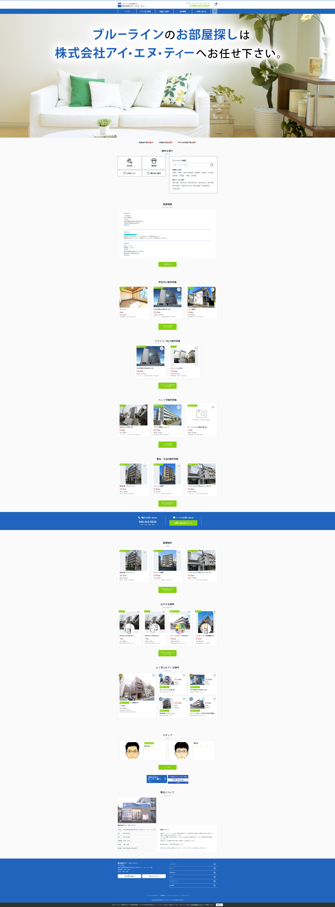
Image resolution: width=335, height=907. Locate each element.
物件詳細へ (127, 225)
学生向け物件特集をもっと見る (167, 326)
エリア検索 (124, 160)
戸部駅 (188, 175)
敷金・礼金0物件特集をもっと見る (167, 503)
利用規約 (163, 895)
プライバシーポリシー (173, 895)
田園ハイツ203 (128, 246)
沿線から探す (164, 11)
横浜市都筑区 (176, 185)
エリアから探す (145, 11)
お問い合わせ (201, 11)
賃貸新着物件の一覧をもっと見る (167, 589)
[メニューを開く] (214, 11)
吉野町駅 (181, 175)
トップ (127, 11)
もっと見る (167, 767)
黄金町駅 (204, 172)
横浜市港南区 (197, 185)
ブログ (171, 877)
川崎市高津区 (176, 188)
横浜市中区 (183, 182)
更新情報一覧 (167, 264)
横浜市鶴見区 (206, 185)
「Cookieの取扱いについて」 (197, 904)
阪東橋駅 (197, 172)
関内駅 (180, 172)
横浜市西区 (211, 182)
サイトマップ (185, 895)
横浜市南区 (176, 182)
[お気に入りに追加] (145, 289)
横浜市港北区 (202, 182)
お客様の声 (172, 872)
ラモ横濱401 (127, 215)
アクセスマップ (173, 881)
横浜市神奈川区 (192, 182)
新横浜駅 (175, 175)
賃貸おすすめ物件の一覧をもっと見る (167, 653)
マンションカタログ (153, 895)
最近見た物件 (155, 173)
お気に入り (131, 173)
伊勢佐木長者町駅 (188, 172)
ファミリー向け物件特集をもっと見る (167, 385)
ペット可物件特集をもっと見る (167, 444)
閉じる (219, 904)
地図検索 (129, 164)
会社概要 (183, 11)
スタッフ (171, 868)
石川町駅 (210, 172)
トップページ (173, 864)
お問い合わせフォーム (183, 523)
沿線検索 (135, 160)
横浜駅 (174, 172)
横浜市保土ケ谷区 (186, 185)
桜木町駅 (193, 175)
